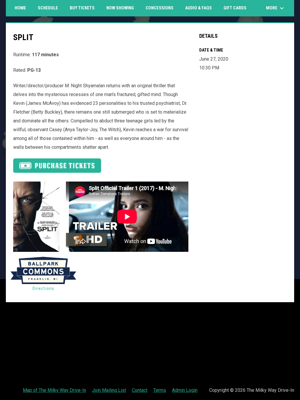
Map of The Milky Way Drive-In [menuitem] (54, 390)
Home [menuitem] (20, 8)
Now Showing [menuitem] (120, 8)
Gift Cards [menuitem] (237, 8)
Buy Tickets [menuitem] (82, 8)
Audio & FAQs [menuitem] (198, 8)
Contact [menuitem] (139, 390)
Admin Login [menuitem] (184, 390)
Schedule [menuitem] (48, 8)
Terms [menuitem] (159, 390)
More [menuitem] (275, 8)
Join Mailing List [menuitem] (109, 390)
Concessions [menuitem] (159, 8)
